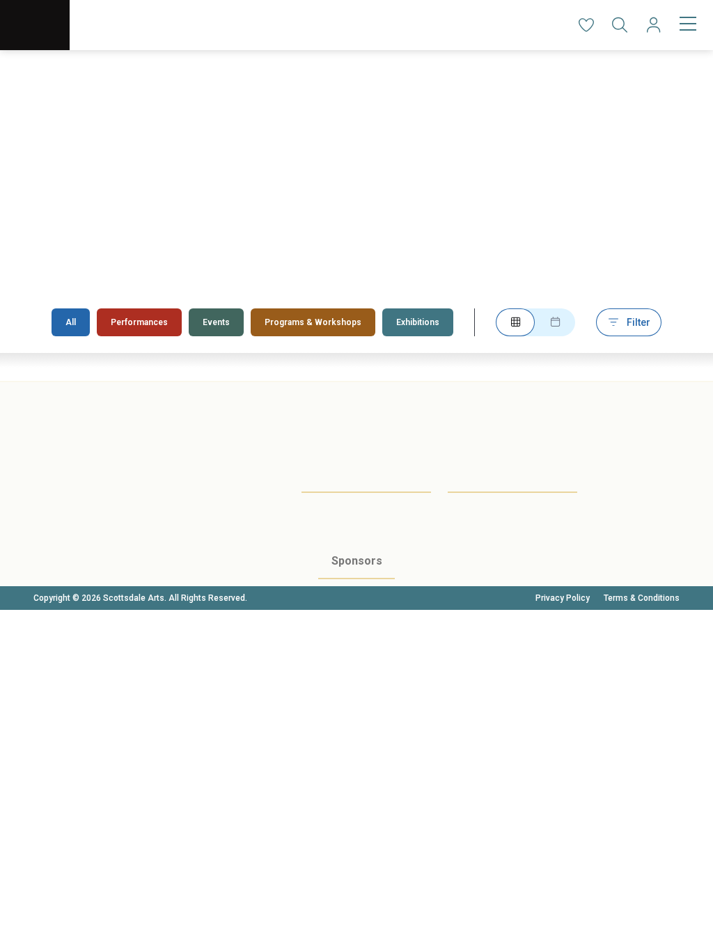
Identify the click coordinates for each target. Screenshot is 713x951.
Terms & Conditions (642, 598)
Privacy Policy (562, 598)
